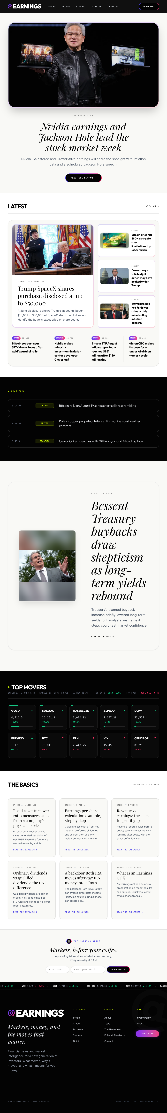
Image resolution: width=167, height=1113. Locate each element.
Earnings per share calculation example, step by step (83, 815)
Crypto (66, 6)
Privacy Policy (143, 1017)
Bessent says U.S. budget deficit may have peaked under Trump (141, 277)
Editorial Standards (114, 1035)
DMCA (139, 1023)
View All (152, 206)
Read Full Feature (83, 178)
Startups (97, 6)
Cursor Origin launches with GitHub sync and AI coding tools (101, 441)
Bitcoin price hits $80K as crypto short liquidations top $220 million (141, 242)
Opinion (114, 6)
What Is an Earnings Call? (134, 875)
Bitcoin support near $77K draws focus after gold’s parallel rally (27, 347)
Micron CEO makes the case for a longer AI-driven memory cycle (141, 349)
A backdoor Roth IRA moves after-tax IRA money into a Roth (83, 877)
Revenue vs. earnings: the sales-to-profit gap (134, 815)
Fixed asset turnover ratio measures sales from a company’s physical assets (31, 818)
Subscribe (149, 6)
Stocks (51, 6)
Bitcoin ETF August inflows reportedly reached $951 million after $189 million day (104, 351)
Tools (107, 1023)
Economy (81, 6)
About (107, 1017)
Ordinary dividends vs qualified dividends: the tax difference (30, 880)
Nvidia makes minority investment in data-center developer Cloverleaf (67, 351)
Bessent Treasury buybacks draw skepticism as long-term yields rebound (118, 550)
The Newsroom (112, 1029)
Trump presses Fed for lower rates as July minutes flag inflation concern (140, 313)
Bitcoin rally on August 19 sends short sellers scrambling (97, 406)
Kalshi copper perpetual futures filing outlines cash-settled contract (100, 423)
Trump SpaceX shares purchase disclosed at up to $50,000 (50, 295)
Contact (108, 1041)
